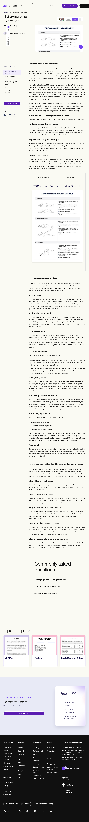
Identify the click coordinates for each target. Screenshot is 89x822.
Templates (36, 761)
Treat (19, 774)
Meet (20, 763)
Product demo (8, 782)
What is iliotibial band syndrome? (10, 72)
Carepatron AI (8, 794)
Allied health (7, 757)
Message (21, 754)
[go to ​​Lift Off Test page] (16, 645)
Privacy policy (52, 773)
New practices (8, 763)
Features (24, 6)
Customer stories (43, 6)
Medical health (8, 753)
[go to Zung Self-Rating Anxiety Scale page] (72, 645)
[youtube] (51, 811)
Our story (36, 748)
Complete (21, 771)
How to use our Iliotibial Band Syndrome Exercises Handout (11, 83)
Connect (21, 748)
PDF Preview (8, 88)
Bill (19, 777)
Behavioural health (7, 749)
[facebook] (19, 811)
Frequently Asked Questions (9, 91)
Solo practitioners (9, 766)
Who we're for (33, 6)
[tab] (43, 177)
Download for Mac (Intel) (44, 804)
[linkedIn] (35, 811)
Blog (34, 757)
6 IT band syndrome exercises (10, 77)
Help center (51, 748)
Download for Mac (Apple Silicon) (17, 804)
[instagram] (27, 811)
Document (21, 766)
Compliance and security (52, 769)
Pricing (52, 6)
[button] (8, 811)
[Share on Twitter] (14, 115)
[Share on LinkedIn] (5, 115)
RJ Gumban (12, 33)
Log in (57, 6)
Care (19, 759)
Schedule (21, 751)
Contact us (51, 751)
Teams (5, 769)
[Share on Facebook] (10, 115)
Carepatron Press (38, 767)
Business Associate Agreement (37, 773)
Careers (35, 754)
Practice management (8, 790)
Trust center (51, 764)
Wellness (6, 760)
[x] (43, 811)
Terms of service (38, 778)
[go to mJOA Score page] (44, 645)
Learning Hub (37, 764)
